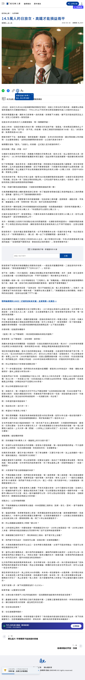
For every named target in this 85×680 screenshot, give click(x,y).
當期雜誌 (27, 3)
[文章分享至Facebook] (8, 90)
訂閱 (66, 256)
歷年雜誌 (37, 3)
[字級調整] (22, 90)
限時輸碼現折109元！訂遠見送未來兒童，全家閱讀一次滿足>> (29, 301)
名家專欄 (15, 13)
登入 (18, 98)
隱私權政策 (48, 667)
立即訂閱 (73, 3)
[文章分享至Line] (3, 90)
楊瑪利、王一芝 (7, 23)
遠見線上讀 (5, 13)
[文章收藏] (17, 90)
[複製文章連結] (13, 90)
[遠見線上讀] (13, 3)
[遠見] (42, 662)
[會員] (81, 3)
